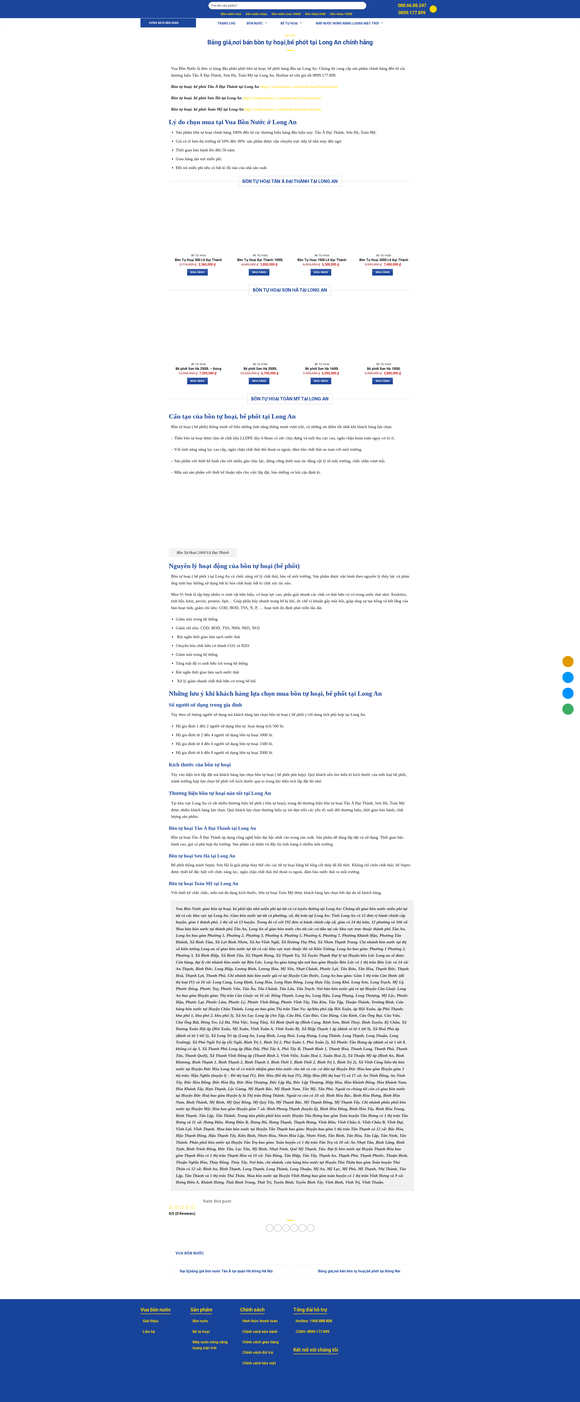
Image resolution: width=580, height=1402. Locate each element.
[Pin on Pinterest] (294, 1228)
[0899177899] (391, 9)
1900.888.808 (321, 1321)
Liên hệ (149, 1331)
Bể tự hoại (201, 1331)
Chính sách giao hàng (260, 1342)
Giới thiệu (150, 1321)
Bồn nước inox (231, 14)
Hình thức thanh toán (260, 1321)
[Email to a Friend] (286, 1228)
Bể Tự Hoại (289, 23)
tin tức (290, 35)
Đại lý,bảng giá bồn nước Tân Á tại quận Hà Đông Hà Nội (226, 1271)
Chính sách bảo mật (259, 1363)
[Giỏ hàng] (433, 9)
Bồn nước (255, 23)
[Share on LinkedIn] (310, 1228)
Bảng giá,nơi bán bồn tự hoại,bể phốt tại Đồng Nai (359, 1271)
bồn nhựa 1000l (341, 14)
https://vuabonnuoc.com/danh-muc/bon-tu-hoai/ (299, 86)
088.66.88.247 (412, 5)
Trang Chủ (226, 23)
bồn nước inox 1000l (286, 14)
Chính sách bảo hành (259, 1331)
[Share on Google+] (302, 1228)
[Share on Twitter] (278, 1228)
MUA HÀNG (197, 272)
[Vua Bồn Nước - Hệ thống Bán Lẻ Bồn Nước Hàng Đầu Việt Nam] (160, 9)
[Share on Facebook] (269, 1228)
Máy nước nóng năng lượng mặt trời (347, 23)
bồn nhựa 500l (315, 14)
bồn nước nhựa (256, 14)
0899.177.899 (411, 12)
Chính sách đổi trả (257, 1352)
